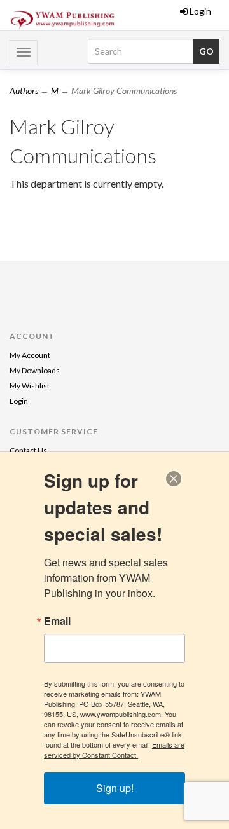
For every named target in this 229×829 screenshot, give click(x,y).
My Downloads (35, 370)
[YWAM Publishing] (62, 20)
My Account (30, 355)
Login (200, 11)
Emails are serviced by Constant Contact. (114, 749)
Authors (24, 90)
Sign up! (115, 788)
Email (57, 621)
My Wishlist (30, 385)
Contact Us (28, 450)
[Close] (173, 478)
